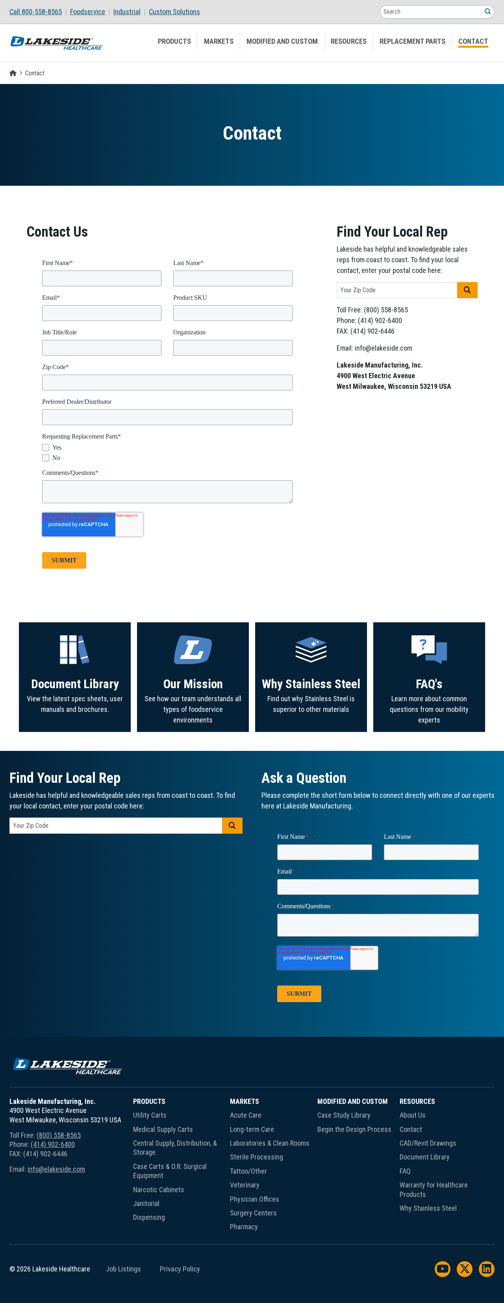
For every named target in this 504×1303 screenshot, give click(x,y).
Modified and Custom (282, 41)
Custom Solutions (174, 11)
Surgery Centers (253, 1213)
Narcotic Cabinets (158, 1189)
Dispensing (149, 1217)
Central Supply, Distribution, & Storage (175, 1147)
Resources (349, 41)
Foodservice (87, 11)
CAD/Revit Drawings (428, 1143)
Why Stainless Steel (311, 684)
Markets (218, 41)
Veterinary (244, 1185)
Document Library (75, 684)
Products (174, 41)
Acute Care (245, 1115)
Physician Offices (254, 1199)
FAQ (405, 1171)
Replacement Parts (412, 41)
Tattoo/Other (248, 1171)
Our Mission (193, 684)
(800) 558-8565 (59, 1135)
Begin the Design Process (354, 1129)
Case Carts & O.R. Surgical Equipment (170, 1171)
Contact (473, 41)
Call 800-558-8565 (35, 11)
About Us (413, 1115)
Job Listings (123, 1269)
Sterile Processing (256, 1157)
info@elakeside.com (56, 1169)
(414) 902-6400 (53, 1144)
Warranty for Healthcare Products (434, 1189)
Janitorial (146, 1203)
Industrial (127, 11)
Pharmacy (244, 1227)
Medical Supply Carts (163, 1129)
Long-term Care (252, 1129)
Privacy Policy (180, 1269)
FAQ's (429, 684)
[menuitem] (39, 12)
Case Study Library (344, 1115)
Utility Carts (150, 1115)
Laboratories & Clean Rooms (269, 1143)
